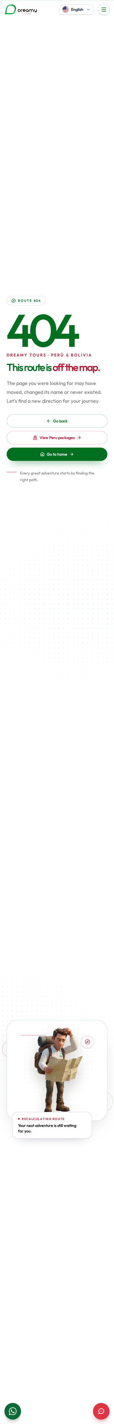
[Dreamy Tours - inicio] (20, 9)
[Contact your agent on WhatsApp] (12, 1411)
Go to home (57, 454)
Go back (60, 420)
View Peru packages (57, 437)
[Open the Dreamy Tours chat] (101, 1411)
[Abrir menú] (104, 9)
